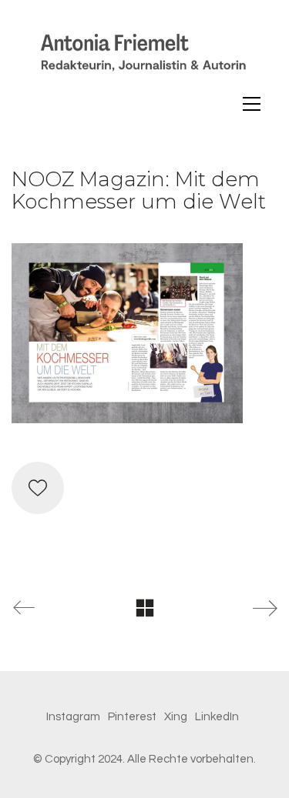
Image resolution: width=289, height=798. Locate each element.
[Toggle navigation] (251, 104)
